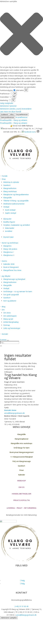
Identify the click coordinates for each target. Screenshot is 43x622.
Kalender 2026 (8, 264)
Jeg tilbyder (6, 276)
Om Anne (7, 313)
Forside (4, 176)
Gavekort (7, 185)
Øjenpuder (7, 219)
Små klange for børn (22, 448)
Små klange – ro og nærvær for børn (17, 291)
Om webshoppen (10, 316)
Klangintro (7, 246)
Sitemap (6, 325)
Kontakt (5, 334)
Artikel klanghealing (11, 322)
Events (4, 261)
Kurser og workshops (10, 243)
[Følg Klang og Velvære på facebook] (28, 132)
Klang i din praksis (10, 249)
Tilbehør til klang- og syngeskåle (16, 200)
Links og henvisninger (11, 328)
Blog (3, 306)
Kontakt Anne (10, 410)
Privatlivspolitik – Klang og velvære (13, 120)
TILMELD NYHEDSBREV (15, 573)
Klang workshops (10, 191)
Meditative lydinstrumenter (13, 204)
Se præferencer (22, 114)
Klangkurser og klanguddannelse (16, 194)
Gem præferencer (7, 117)
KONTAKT (21, 592)
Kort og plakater (9, 301)
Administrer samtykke (9, 618)
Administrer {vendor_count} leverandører (16, 109)
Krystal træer (8, 237)
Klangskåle (7, 197)
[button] (21, 34)
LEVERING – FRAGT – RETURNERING (21, 508)
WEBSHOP (21, 480)
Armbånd (8, 231)
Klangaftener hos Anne (12, 270)
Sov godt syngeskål (11, 294)
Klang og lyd (8, 319)
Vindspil (6, 207)
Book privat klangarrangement (22, 452)
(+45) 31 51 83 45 (21, 606)
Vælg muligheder (6, 103)
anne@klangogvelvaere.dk (14, 413)
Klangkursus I (8, 252)
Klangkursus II (8, 255)
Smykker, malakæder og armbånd (16, 225)
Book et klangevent (11, 267)
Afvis (12, 114)
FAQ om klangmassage (21, 461)
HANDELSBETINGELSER (21, 493)
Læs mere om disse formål (10, 111)
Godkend (4, 114)
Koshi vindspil (10, 210)
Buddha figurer (9, 222)
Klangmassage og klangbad (14, 279)
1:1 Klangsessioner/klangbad (21, 457)
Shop (4, 179)
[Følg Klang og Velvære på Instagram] (38, 132)
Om (3, 310)
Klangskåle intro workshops (21, 443)
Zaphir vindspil (10, 213)
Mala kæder (9, 228)
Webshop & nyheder (11, 182)
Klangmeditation (9, 188)
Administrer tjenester (8, 106)
